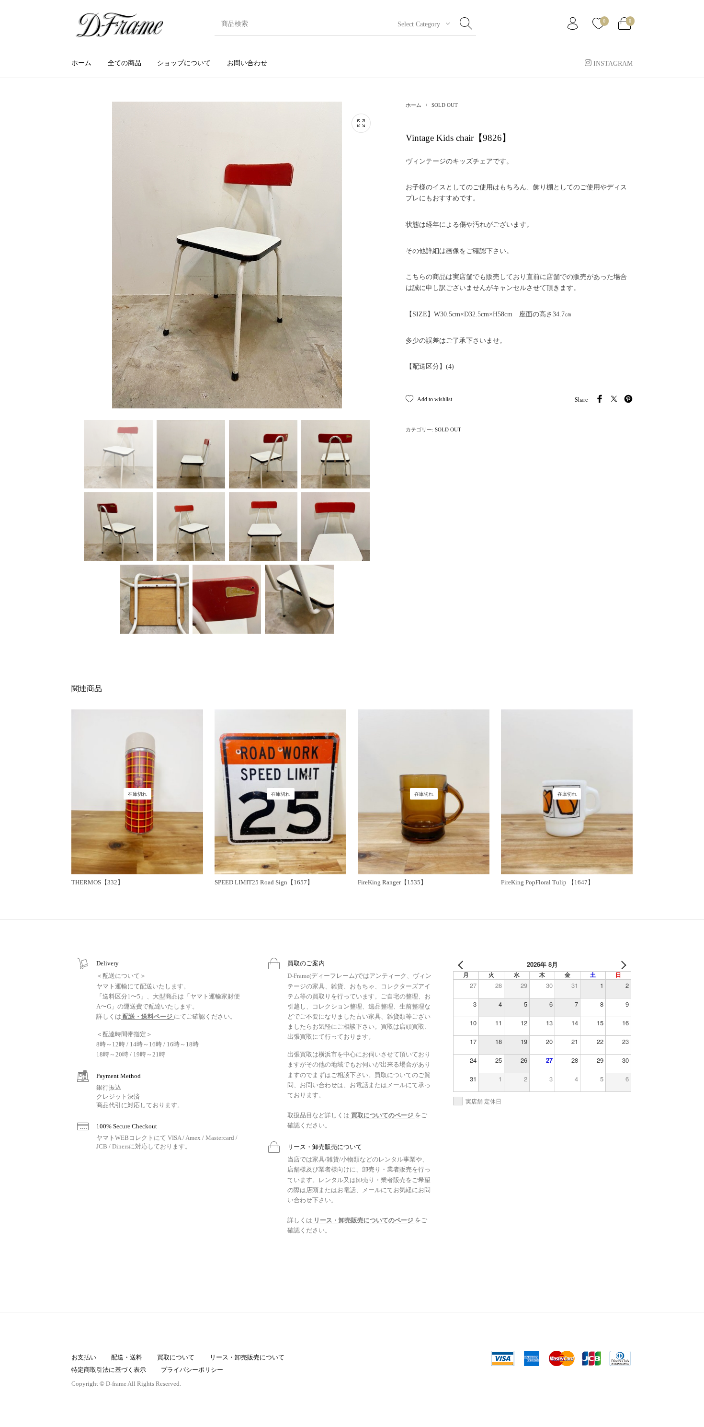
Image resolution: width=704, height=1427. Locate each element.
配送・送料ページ (147, 1016)
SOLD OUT (444, 105)
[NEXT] (622, 964)
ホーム (413, 105)
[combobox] (420, 23)
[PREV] (462, 964)
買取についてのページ (382, 1115)
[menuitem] (81, 63)
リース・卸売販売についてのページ (363, 1220)
